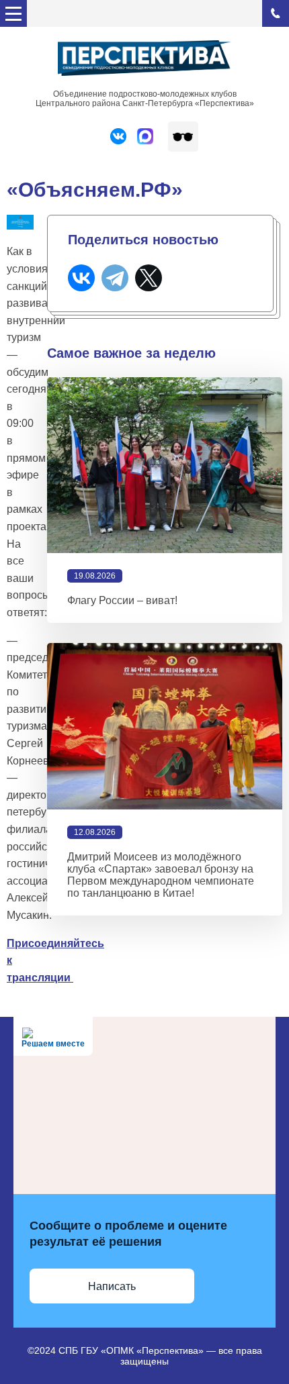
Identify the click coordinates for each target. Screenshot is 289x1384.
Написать (112, 1286)
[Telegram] (114, 277)
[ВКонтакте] (81, 277)
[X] (148, 277)
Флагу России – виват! (122, 600)
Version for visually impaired (183, 136)
